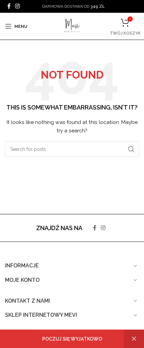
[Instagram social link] (17, 6)
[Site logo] (72, 26)
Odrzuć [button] (134, 339)
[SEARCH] (131, 149)
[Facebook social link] (9, 6)
